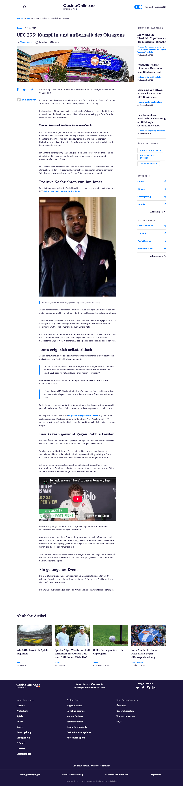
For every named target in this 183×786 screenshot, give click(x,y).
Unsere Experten (125, 711)
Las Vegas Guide (148, 163)
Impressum (156, 774)
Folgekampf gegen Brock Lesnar (83, 415)
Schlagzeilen (23, 737)
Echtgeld (141, 233)
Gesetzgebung (150, 47)
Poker (139, 49)
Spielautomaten (75, 721)
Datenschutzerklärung (72, 774)
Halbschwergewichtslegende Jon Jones (62, 191)
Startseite (21, 18)
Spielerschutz (154, 49)
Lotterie (160, 47)
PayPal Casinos (144, 241)
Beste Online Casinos (147, 157)
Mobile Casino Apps (150, 150)
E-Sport (140, 102)
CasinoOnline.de (145, 225)
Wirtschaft (148, 52)
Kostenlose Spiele (76, 737)
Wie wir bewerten (125, 716)
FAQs (119, 721)
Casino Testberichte (77, 727)
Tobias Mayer (26, 42)
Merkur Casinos (75, 716)
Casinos (140, 47)
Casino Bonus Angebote (79, 732)
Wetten (140, 52)
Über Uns (121, 705)
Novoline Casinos (145, 248)
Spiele (145, 49)
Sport (28, 18)
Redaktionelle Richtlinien (116, 774)
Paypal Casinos (74, 705)
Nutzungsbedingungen (29, 774)
